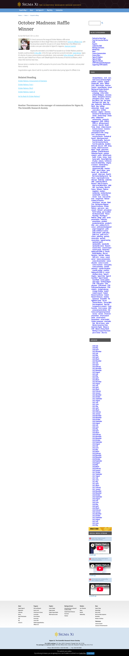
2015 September (97, 518)
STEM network (102, 285)
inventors (107, 168)
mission (94, 197)
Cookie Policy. (82, 653)
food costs (107, 140)
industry (101, 161)
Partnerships (36, 618)
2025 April (95, 357)
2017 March (95, 485)
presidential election (98, 223)
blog (97, 106)
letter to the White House (99, 185)
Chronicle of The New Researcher (101, 114)
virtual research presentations (98, 318)
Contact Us (20, 622)
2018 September (97, 461)
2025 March (95, 359)
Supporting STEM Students (100, 65)
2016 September (97, 497)
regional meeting (105, 240)
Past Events (66, 613)
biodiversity (98, 104)
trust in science (102, 308)
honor (109, 157)
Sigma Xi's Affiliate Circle (75, 42)
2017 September (97, 474)
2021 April (95, 408)
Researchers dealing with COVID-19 (100, 250)
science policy (108, 265)
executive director (97, 136)
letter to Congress (103, 184)
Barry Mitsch (95, 101)
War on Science (100, 323)
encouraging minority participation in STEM (98, 132)
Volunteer (66, 615)
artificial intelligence (98, 95)
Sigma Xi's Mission (97, 61)
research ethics (96, 248)
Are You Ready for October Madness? (29, 96)
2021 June (95, 404)
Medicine (105, 189)
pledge (99, 218)
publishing (100, 236)
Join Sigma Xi (39, 10)
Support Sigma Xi (21, 608)
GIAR (105, 146)
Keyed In (94, 44)
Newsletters (97, 616)
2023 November (97, 370)
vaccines (100, 314)
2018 (105, 78)
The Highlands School (100, 300)
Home (20, 15)
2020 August (96, 423)
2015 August (96, 519)
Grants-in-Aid (36, 610)
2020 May (95, 429)
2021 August (96, 401)
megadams (95, 191)
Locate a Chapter (52, 608)
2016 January (96, 512)
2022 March (95, 389)
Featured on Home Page (99, 38)
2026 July (95, 346)
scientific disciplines (104, 268)
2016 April (95, 506)
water (107, 323)
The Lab (104, 301)
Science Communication (99, 53)
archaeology (95, 93)
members (102, 191)
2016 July (95, 501)
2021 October (96, 397)
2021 (109, 78)
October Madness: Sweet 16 (26, 92)
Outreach (100, 210)
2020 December (96, 416)
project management (98, 229)
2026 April (95, 350)
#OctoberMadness (97, 78)
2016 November (97, 493)
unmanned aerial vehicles (99, 310)
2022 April (95, 387)
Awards (107, 99)
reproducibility (96, 244)
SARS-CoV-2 (95, 257)
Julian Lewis (101, 174)
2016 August (96, 499)
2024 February (96, 367)
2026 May (95, 348)
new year (103, 202)
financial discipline (97, 140)
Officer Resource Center (53, 614)
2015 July (95, 521)
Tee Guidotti (103, 299)
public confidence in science (100, 231)
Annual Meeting (102, 87)
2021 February (96, 412)
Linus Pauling (100, 187)
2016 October (96, 495)
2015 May (95, 525)
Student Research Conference (99, 294)
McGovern (99, 189)
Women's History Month (102, 329)
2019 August (96, 444)
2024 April (95, 365)
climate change (102, 116)
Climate (94, 116)
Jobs (19, 618)
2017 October (96, 472)
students (106, 297)
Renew (81, 610)
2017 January (96, 489)
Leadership (20, 612)
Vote (93, 323)
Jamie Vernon (77, 53)
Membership (95, 50)
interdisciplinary (103, 165)
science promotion (97, 267)
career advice (96, 110)
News (26, 15)
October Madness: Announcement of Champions (32, 81)
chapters (100, 112)
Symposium (95, 299)
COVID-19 (95, 123)
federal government (102, 138)
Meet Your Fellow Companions (100, 614)
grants (100, 155)
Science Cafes (36, 620)
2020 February (96, 435)
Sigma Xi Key (101, 276)
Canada (102, 108)
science (102, 257)
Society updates (105, 280)
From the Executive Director (100, 40)
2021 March (95, 410)
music (99, 197)
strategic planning (103, 289)
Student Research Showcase (100, 296)
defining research (104, 123)
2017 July (95, 478)
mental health (96, 195)
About (31, 10)
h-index (99, 157)
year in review (96, 333)
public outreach (96, 233)
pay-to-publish (106, 212)
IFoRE (93, 42)
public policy (105, 233)
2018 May (95, 465)
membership (96, 193)
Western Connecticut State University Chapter (99, 326)
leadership (101, 180)
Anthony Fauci (103, 91)
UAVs (109, 308)
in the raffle (37, 53)
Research (107, 246)
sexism (107, 272)
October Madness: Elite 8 (25, 88)
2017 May (95, 482)
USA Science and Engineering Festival (100, 311)
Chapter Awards (52, 610)
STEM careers (100, 284)
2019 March (95, 451)
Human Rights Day (106, 159)
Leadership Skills (97, 46)
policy (104, 218)
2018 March (95, 467)
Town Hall (106, 304)
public (107, 229)
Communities (59, 10)
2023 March (95, 380)
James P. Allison (100, 170)
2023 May (95, 376)
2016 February (96, 510)
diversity (101, 125)
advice (102, 84)
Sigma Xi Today (96, 59)
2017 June (95, 480)
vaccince (94, 314)
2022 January (96, 393)
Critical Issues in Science (38, 612)
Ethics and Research (37, 608)
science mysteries (97, 265)
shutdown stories (97, 274)
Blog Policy (50, 10)
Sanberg (107, 255)
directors (95, 125)
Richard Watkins (97, 253)
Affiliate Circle (36, 624)
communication (96, 119)
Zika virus (104, 333)
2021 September (97, 399)
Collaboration (99, 118)
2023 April (95, 378)
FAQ (19, 620)
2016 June (95, 502)
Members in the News (99, 618)
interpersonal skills (97, 168)
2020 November (97, 418)
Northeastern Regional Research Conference (99, 205)
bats (102, 101)
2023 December (96, 368)
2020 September (97, 421)
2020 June (95, 427)
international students (98, 167)
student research (97, 293)
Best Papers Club (97, 102)
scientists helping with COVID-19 (100, 271)
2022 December (96, 382)
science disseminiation (98, 261)
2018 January (96, 470)
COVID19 (106, 121)
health (94, 157)
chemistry (107, 112)
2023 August (96, 372)
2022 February (96, 391)
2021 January (96, 414)
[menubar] (40, 10)
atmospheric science (98, 99)
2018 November (97, 457)
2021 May (95, 406)
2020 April (95, 431)
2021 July (95, 402)
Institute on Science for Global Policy (101, 162)
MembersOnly (82, 614)
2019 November (97, 438)
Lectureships (36, 614)
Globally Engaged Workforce (39, 622)
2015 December (96, 514)
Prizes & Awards (37, 616)
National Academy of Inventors (100, 200)
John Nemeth (104, 172)
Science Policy (96, 55)
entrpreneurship (100, 134)
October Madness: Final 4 (25, 85)
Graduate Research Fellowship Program (100, 152)
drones (98, 127)
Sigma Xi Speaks (103, 278)
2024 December (96, 361)
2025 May (95, 355)
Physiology (95, 216)
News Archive (97, 612)
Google (98, 150)
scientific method (97, 270)
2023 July (95, 374)
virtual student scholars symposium (100, 320)
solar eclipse (96, 282)
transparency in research (99, 306)
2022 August (96, 384)
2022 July (95, 385)
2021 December (96, 395)
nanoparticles (99, 199)
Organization (20, 610)
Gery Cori (100, 146)
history (105, 157)
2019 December (96, 436)
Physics (107, 214)
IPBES (93, 170)
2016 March (95, 508)
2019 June (95, 448)
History (19, 614)
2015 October (96, 516)
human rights (96, 159)
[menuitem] (23, 10)
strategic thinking (97, 291)
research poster (96, 250)
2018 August (96, 463)
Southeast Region (106, 282)
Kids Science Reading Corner (100, 176)
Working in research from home (101, 331)
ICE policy (95, 161)
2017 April (95, 484)
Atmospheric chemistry (104, 97)
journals (94, 174)
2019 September (97, 442)
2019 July (95, 446)
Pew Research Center (98, 214)
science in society (103, 263)
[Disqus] (52, 141)
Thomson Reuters (97, 302)
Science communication (103, 259)
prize (97, 225)
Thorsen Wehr (108, 302)
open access (101, 208)
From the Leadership (98, 144)
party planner (108, 210)
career (107, 108)
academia (100, 82)
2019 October (96, 440)
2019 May (95, 450)
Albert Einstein (100, 85)
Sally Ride (101, 255)
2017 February (96, 487)
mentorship (104, 195)
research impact (106, 248)
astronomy (108, 95)
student (106, 291)
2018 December (96, 455)
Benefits (81, 612)
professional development (104, 227)
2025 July (95, 353)
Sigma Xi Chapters (97, 57)
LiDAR (109, 185)
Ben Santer (107, 101)
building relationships (97, 107)
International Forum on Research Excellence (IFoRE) (70, 609)
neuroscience (96, 202)
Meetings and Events (98, 48)
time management (97, 304)
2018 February (96, 468)
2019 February (96, 453)
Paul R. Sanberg (96, 212)
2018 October (96, 459)
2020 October (96, 419)
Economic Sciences (97, 129)
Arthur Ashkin (104, 93)
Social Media (95, 280)
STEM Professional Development (101, 63)
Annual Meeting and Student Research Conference (101, 89)
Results (107, 251)
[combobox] (93, 23)
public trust (95, 234)
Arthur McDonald (69, 55)
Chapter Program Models (53, 612)
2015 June (95, 523)
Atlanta (94, 97)
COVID (101, 121)
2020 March (95, 433)
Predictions (104, 219)
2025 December (96, 351)
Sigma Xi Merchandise (22, 616)
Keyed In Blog (22, 10)
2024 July (95, 363)
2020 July (95, 425)
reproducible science (98, 246)
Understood (90, 653)
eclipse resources (106, 127)
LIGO (93, 187)
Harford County (107, 155)
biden (104, 102)
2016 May (95, 504)
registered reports (97, 242)
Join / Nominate (83, 608)
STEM (93, 284)
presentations (96, 221)
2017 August (96, 476)
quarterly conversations (98, 239)
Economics (107, 129)
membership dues (106, 193)
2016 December (96, 491)
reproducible (105, 244)
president (104, 221)
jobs (98, 172)
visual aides (107, 321)
